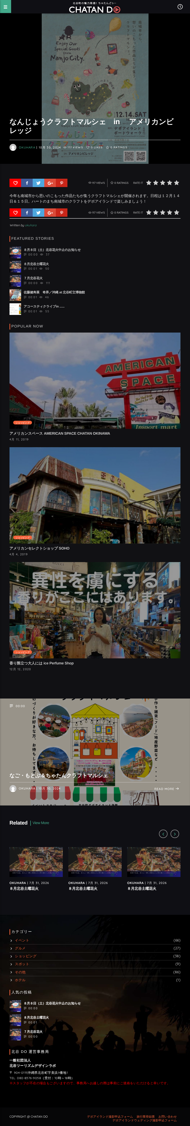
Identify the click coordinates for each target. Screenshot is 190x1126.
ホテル (20, 980)
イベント (22, 940)
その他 (20, 972)
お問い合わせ (167, 1117)
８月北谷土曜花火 (24, 889)
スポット (22, 964)
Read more (164, 789)
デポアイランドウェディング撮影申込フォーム (144, 1120)
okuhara (27, 147)
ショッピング (23, 422)
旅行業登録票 (146, 1117)
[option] (36, 873)
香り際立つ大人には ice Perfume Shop (42, 663)
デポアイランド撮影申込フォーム (110, 1117)
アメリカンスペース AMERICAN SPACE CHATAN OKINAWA (60, 434)
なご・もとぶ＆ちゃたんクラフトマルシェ (59, 775)
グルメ (20, 948)
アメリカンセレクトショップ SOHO (40, 548)
